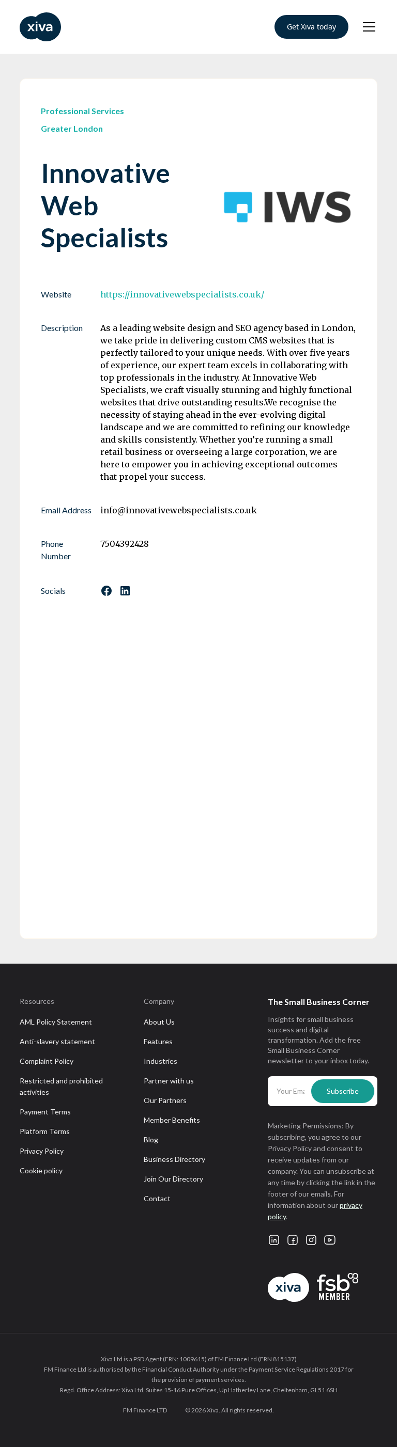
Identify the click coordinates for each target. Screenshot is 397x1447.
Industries (160, 1061)
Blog (151, 1139)
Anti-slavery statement (57, 1041)
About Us (159, 1021)
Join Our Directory (173, 1178)
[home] (40, 26)
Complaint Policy (46, 1061)
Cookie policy (41, 1170)
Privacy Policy (42, 1150)
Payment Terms (45, 1111)
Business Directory (174, 1159)
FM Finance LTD (145, 1410)
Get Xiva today (311, 27)
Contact (157, 1198)
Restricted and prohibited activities (61, 1086)
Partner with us (169, 1080)
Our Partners (165, 1100)
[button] (367, 26)
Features (158, 1041)
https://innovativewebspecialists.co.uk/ (182, 294)
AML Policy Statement (56, 1021)
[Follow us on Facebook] (106, 591)
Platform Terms (45, 1131)
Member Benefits (172, 1119)
